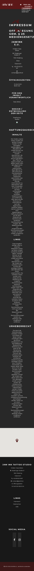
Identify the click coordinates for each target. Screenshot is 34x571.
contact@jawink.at (17, 73)
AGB (17, 506)
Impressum (17, 501)
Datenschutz (17, 504)
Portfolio (26, 10)
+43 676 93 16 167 (18, 67)
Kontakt (25, 11)
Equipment (26, 8)
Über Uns (27, 4)
